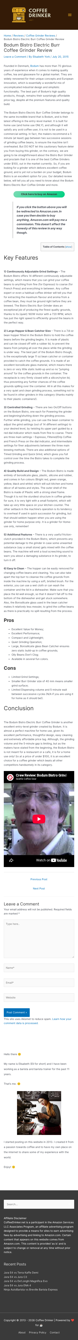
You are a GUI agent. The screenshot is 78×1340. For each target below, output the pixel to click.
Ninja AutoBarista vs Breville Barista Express (31, 1289)
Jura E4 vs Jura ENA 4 (17, 1285)
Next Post (39, 888)
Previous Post (38, 879)
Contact (55, 1332)
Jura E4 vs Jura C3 (15, 1276)
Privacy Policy (37, 1332)
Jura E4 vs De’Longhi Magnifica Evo (26, 1281)
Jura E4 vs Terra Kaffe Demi (21, 1272)
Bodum (34, 65)
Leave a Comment (15, 56)
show (68, 247)
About (22, 1332)
